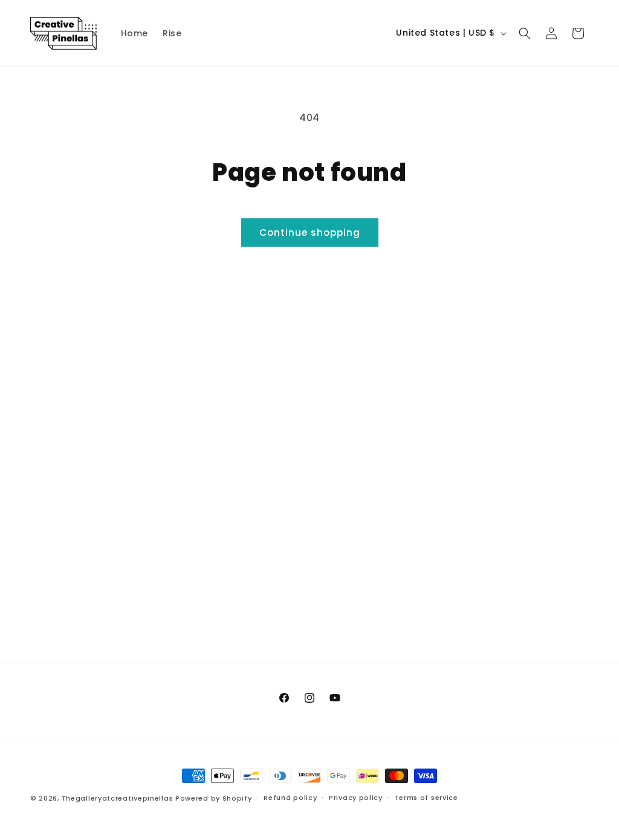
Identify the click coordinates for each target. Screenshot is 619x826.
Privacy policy (356, 797)
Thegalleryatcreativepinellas (117, 798)
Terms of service (426, 797)
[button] (524, 33)
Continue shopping (309, 232)
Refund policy (290, 797)
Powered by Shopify (213, 798)
